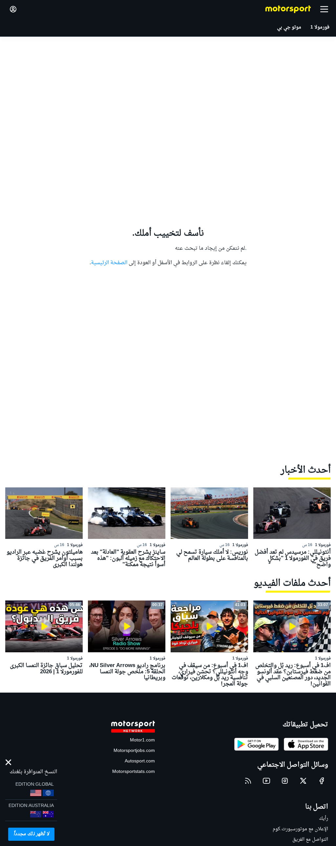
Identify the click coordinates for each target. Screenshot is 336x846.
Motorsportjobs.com (134, 750)
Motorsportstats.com (133, 771)
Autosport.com (140, 761)
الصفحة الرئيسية (109, 263)
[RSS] (248, 780)
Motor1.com (142, 740)
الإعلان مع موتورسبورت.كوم (300, 829)
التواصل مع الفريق (310, 839)
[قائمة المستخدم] (13, 9)
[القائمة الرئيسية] (324, 9)
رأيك (323, 818)
